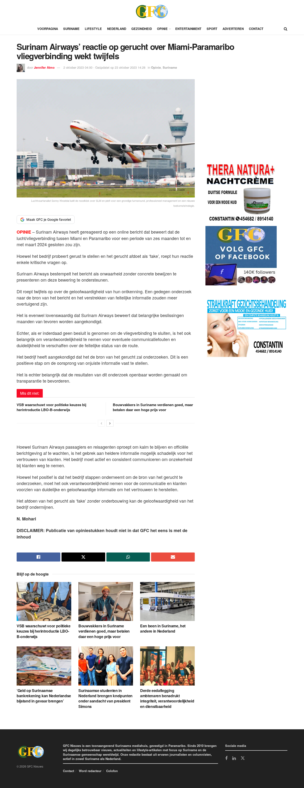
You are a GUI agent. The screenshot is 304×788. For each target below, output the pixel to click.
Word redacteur (90, 771)
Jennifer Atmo (44, 67)
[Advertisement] (241, 121)
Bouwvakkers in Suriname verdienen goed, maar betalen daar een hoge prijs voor (153, 407)
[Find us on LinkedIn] (234, 758)
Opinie (162, 28)
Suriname (71, 28)
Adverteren (233, 28)
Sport (212, 28)
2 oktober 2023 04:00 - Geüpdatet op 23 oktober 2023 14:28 (104, 67)
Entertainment (188, 28)
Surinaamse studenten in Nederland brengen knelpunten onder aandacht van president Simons (105, 698)
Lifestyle (93, 28)
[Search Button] (285, 29)
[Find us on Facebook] (226, 758)
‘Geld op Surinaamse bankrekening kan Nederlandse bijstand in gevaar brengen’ (44, 696)
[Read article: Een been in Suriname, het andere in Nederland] (167, 601)
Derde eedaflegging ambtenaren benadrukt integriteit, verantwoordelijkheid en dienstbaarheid (167, 698)
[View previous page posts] (101, 423)
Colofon (112, 771)
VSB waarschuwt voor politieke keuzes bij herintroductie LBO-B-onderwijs (51, 407)
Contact (256, 28)
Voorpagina (47, 28)
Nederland (116, 28)
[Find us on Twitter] (243, 758)
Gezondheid (141, 28)
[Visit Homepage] (152, 11)
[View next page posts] (110, 423)
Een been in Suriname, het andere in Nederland (162, 628)
